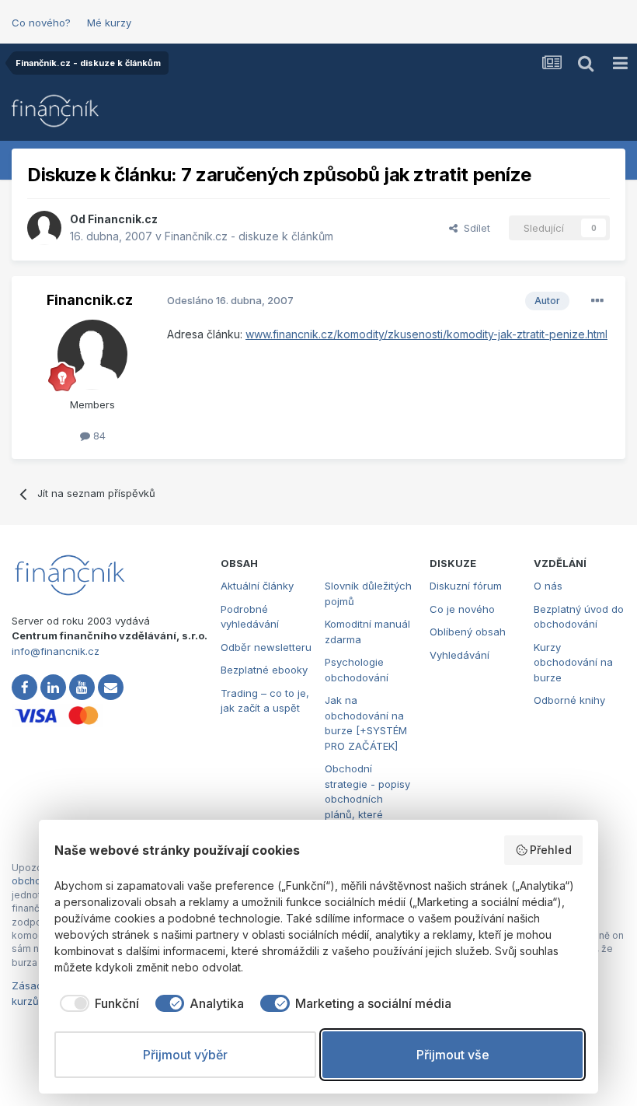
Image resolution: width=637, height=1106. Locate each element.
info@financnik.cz (55, 651)
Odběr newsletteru (266, 647)
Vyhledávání (459, 655)
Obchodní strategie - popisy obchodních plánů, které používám (367, 798)
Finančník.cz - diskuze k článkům (249, 236)
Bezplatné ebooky (264, 669)
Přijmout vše (452, 1054)
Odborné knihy (569, 700)
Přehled (551, 849)
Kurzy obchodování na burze (573, 662)
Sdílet (474, 228)
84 (98, 435)
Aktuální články (257, 585)
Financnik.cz (123, 219)
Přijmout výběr (185, 1054)
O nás (548, 585)
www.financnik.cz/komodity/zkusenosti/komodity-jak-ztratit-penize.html (426, 334)
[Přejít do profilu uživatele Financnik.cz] (44, 228)
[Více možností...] (597, 301)
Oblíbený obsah (468, 631)
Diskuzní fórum (466, 585)
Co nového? (41, 22)
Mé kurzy (109, 22)
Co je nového (462, 609)
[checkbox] (96, 1003)
